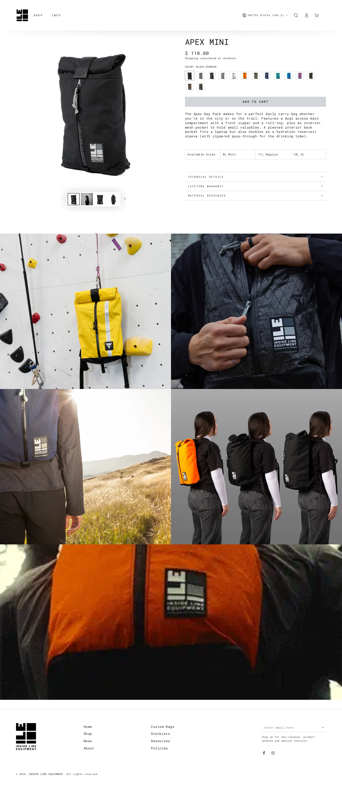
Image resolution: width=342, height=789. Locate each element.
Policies (159, 748)
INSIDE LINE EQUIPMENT (46, 774)
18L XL (298, 154)
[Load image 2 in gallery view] (87, 199)
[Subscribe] (323, 727)
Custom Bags (162, 727)
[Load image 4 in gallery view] (113, 199)
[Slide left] (62, 199)
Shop (88, 734)
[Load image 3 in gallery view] (100, 199)
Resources (160, 741)
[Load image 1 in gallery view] (74, 199)
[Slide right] (125, 199)
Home (88, 727)
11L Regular (268, 154)
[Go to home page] (22, 15)
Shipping (191, 58)
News (88, 741)
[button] (296, 15)
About (89, 748)
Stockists (160, 734)
